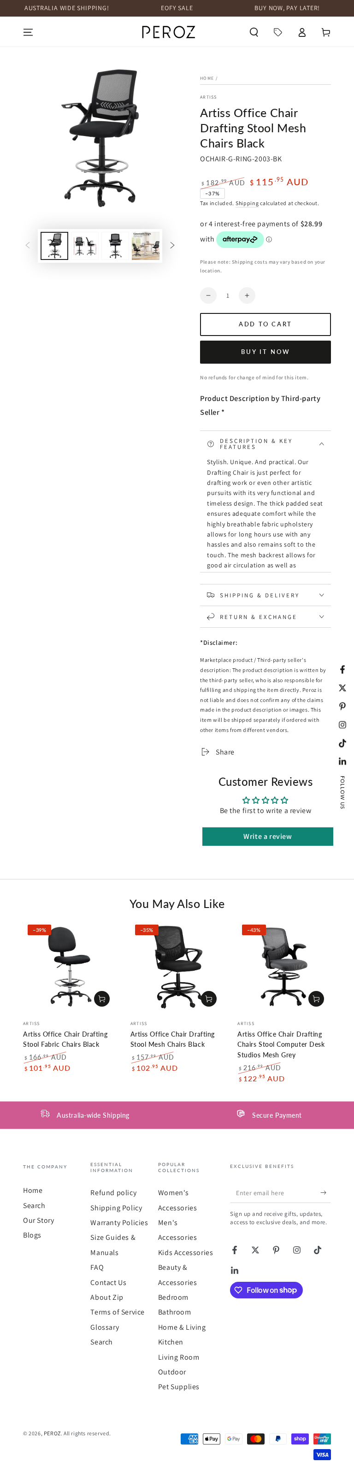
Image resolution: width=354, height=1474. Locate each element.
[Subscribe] (325, 1192)
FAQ (97, 1267)
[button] (254, 32)
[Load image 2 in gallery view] (85, 246)
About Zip (106, 1297)
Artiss (208, 97)
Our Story (38, 1220)
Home (207, 78)
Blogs (32, 1235)
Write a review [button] (267, 836)
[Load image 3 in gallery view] (115, 246)
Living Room (179, 1357)
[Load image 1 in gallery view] (54, 246)
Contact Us (108, 1282)
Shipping (247, 203)
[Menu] (28, 32)
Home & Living (182, 1327)
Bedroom (173, 1297)
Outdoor (172, 1372)
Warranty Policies (119, 1222)
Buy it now (265, 351)
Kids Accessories (185, 1252)
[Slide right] (172, 246)
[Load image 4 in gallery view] (145, 246)
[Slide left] (28, 246)
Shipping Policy (116, 1208)
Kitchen (170, 1342)
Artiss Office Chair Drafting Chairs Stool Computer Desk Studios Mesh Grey (280, 1044)
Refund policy (113, 1192)
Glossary (104, 1327)
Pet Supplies (179, 1386)
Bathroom (174, 1312)
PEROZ (52, 1433)
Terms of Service (117, 1312)
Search (34, 1205)
